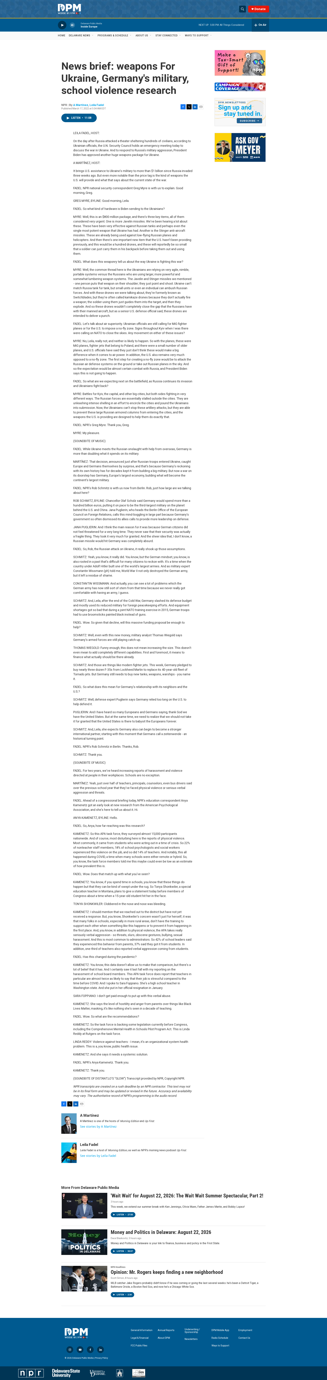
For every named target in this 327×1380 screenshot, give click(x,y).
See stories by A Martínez (98, 1126)
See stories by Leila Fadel (98, 1156)
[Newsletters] (240, 112)
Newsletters (191, 1339)
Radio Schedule (220, 1338)
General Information (141, 1330)
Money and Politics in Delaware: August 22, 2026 (161, 1232)
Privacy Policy (101, 1358)
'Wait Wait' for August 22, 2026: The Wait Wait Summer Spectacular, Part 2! (187, 1196)
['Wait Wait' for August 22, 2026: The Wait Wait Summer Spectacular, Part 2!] (84, 1205)
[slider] (77, 25)
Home (61, 35)
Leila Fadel (97, 105)
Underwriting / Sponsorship (192, 1330)
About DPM (164, 1338)
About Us (142, 35)
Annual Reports (166, 1330)
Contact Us (244, 1338)
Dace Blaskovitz (119, 1238)
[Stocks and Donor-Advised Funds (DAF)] (240, 63)
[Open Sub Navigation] (92, 35)
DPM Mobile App (220, 1330)
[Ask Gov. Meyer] (240, 147)
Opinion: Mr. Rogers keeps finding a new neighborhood (167, 1272)
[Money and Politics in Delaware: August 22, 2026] (84, 1242)
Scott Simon (117, 1278)
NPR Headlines (118, 1267)
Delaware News (79, 35)
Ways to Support (197, 35)
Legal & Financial (140, 1338)
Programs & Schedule (113, 35)
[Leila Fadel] (69, 1152)
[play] (62, 25)
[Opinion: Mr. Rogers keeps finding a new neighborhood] (84, 1278)
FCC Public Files (139, 1345)
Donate (260, 9)
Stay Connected (166, 35)
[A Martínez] (69, 1123)
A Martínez (80, 105)
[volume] (72, 25)
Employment (245, 1330)
